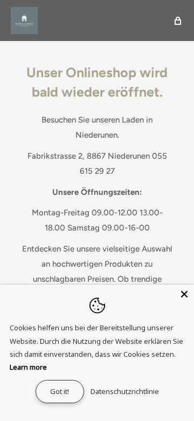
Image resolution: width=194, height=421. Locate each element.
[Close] (184, 294)
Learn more (28, 367)
